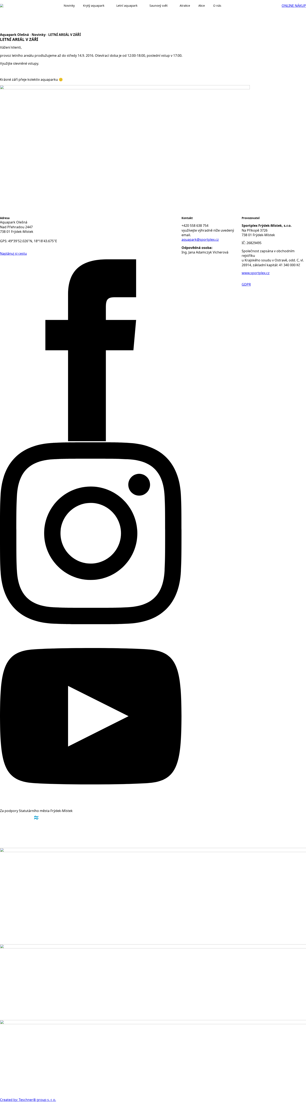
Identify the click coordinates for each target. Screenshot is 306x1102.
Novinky (39, 34)
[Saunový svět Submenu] (171, 5)
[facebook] (91, 440)
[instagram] (91, 623)
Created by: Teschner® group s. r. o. (28, 1099)
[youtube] (91, 806)
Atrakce (185, 6)
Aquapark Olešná (14, 34)
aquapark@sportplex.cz (200, 239)
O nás (217, 6)
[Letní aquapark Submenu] (141, 5)
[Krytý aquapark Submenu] (108, 5)
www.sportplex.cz (256, 273)
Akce (201, 6)
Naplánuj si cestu (13, 253)
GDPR (246, 284)
